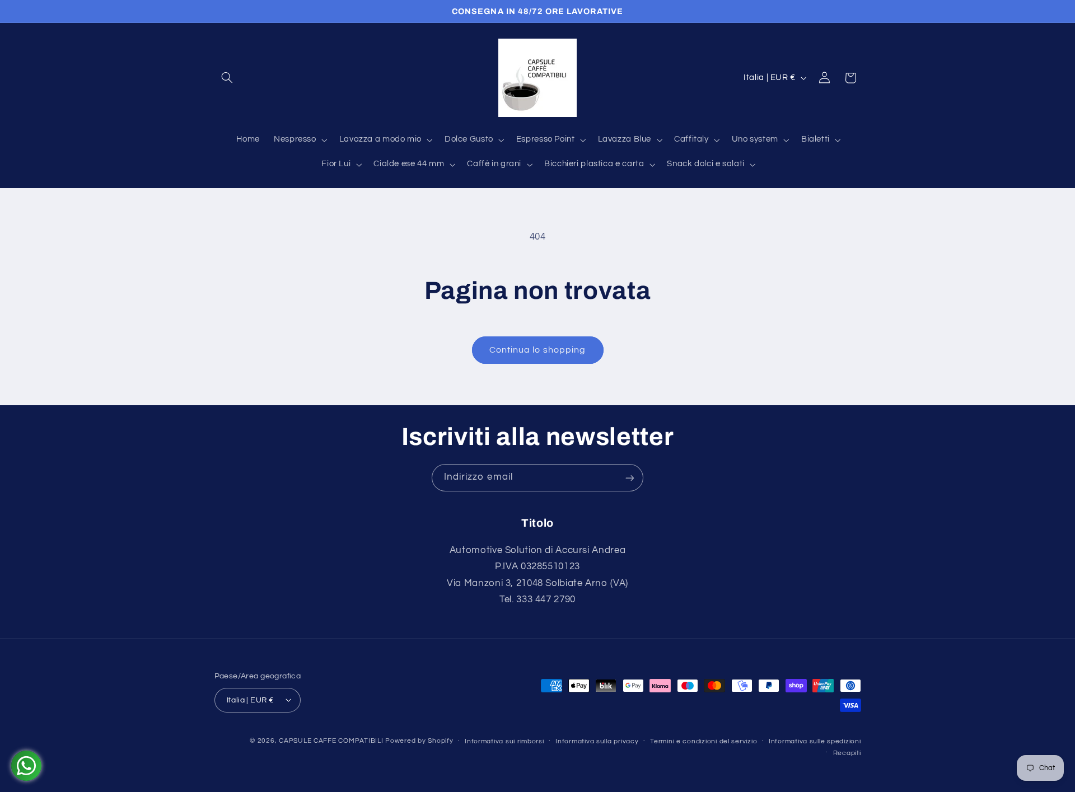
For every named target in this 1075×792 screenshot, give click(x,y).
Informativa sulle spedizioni (815, 741)
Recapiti (847, 752)
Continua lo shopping (537, 349)
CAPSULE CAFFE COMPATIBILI (332, 740)
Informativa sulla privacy (596, 741)
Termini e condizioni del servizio (703, 741)
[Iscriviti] (630, 477)
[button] (227, 78)
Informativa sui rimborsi (504, 741)
